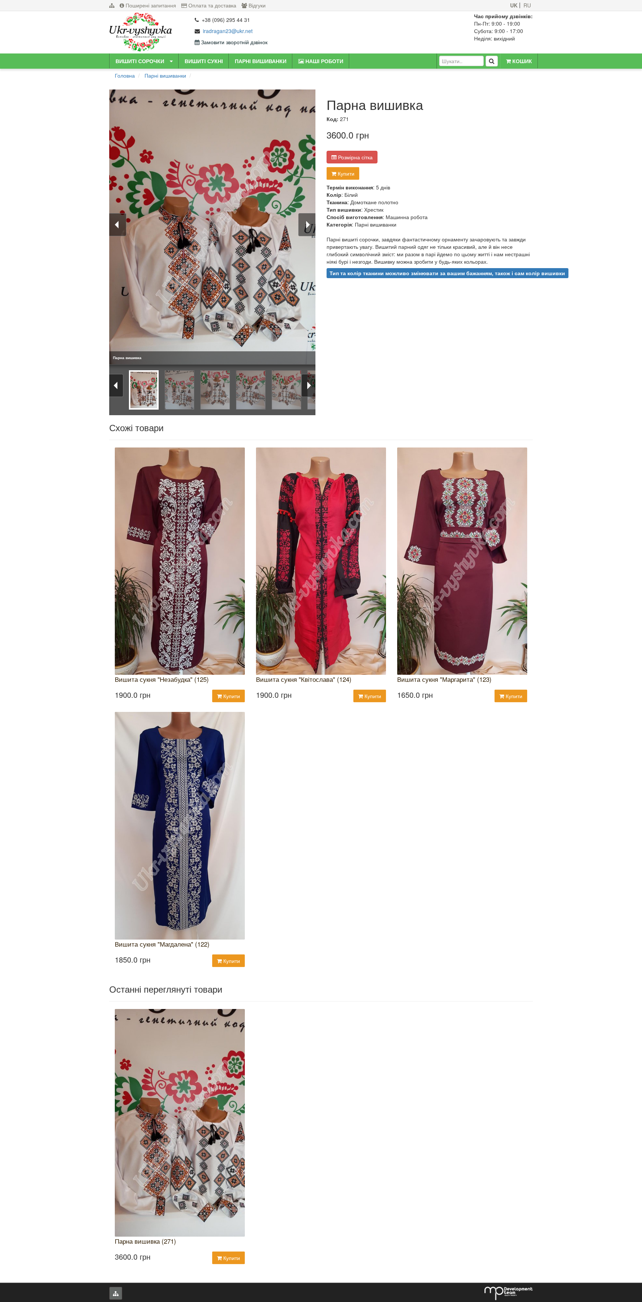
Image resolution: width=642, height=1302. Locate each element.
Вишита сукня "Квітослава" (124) (303, 679)
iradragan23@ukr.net (228, 31)
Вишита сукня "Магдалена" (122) (162, 944)
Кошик (521, 61)
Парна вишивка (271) (145, 1241)
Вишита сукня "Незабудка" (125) (162, 679)
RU (527, 5)
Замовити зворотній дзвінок (234, 42)
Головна (125, 75)
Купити (345, 173)
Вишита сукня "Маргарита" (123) (444, 679)
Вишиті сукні (204, 61)
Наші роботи (323, 61)
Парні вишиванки (260, 61)
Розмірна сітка (355, 157)
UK (514, 5)
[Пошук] (492, 61)
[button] (171, 60)
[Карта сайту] (111, 5)
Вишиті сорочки (140, 61)
